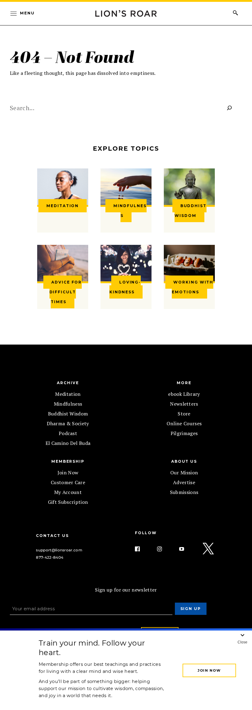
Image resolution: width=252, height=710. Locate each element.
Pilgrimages (184, 433)
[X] (208, 549)
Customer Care (68, 482)
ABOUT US (184, 461)
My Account (68, 492)
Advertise (184, 482)
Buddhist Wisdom (68, 413)
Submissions (184, 492)
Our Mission (184, 472)
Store (184, 413)
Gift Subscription (68, 502)
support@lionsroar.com (59, 550)
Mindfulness (68, 403)
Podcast (68, 433)
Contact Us (52, 535)
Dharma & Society (68, 423)
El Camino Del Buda (68, 443)
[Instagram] (164, 549)
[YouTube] (186, 549)
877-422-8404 (49, 557)
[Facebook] (142, 549)
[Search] (229, 107)
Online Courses (184, 423)
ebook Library (184, 394)
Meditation (68, 394)
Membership (68, 461)
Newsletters (184, 403)
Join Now (68, 472)
